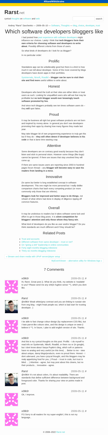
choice (81, 25)
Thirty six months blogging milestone (39, 251)
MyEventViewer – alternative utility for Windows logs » (76, 261)
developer (89, 25)
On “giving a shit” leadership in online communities (45, 245)
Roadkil (45, 77)
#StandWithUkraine (54, 1)
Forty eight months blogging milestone (39, 248)
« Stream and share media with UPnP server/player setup (33, 256)
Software (55, 25)
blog (75, 25)
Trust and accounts (30, 239)
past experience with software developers (57, 37)
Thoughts (65, 25)
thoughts (15, 18)
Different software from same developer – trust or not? (47, 242)
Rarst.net (60, 432)
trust (98, 25)
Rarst (14, 12)
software (27, 18)
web (38, 18)
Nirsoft (37, 77)
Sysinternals (27, 77)
